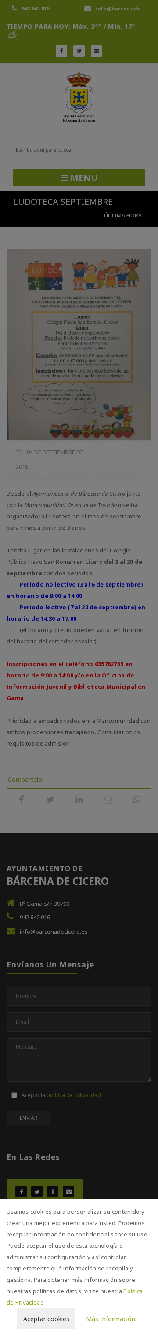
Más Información (110, 1319)
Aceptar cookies (46, 1319)
